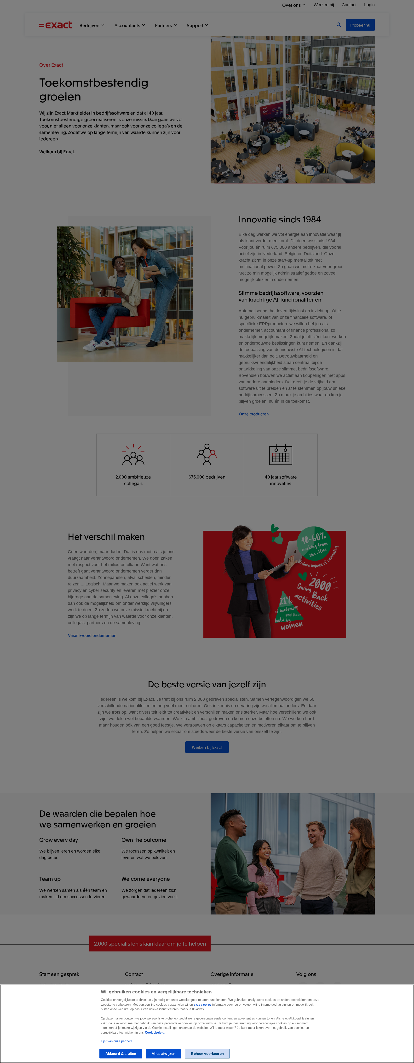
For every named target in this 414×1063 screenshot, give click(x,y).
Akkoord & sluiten (120, 1054)
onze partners (202, 1004)
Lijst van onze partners (116, 1041)
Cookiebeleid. (155, 1032)
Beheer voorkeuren (207, 1054)
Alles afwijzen (163, 1054)
